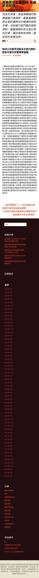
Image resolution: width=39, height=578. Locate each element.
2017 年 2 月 (8, 453)
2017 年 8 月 (8, 433)
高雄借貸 (7, 527)
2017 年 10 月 (8, 426)
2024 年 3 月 (8, 356)
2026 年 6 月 (8, 292)
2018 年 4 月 (8, 406)
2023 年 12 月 (8, 366)
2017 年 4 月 (8, 446)
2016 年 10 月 (8, 466)
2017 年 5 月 (8, 443)
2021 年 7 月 (8, 383)
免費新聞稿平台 (9, 497)
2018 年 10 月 (8, 386)
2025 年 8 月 (8, 312)
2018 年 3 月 (8, 409)
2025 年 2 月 (8, 319)
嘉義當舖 (7, 510)
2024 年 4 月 (8, 352)
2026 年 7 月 (8, 289)
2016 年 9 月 (8, 469)
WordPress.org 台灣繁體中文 (14, 552)
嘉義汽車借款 (8, 507)
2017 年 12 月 (8, 419)
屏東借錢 (7, 514)
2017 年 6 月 (8, 439)
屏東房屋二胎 (8, 517)
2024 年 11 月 (8, 329)
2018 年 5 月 (8, 403)
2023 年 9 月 (8, 376)
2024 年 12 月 (8, 326)
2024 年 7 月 (8, 342)
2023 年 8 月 (8, 379)
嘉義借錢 (18, 55)
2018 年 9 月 (8, 389)
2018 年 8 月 (8, 393)
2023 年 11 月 (8, 369)
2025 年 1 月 (8, 322)
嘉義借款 (7, 500)
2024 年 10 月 (8, 332)
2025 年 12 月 (8, 302)
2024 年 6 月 (8, 346)
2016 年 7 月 (8, 476)
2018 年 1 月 (8, 416)
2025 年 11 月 (8, 306)
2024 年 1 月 (8, 362)
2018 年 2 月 (8, 413)
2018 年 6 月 (8, 399)
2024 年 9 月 (8, 336)
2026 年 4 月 (8, 296)
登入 (5, 542)
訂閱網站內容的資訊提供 (12, 545)
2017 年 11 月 (8, 423)
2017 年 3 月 (8, 449)
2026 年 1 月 (8, 299)
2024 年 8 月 (8, 339)
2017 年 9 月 (8, 429)
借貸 (5, 494)
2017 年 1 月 (8, 456)
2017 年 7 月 (8, 436)
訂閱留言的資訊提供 (11, 548)
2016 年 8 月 (8, 473)
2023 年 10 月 (8, 372)
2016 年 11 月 (8, 463)
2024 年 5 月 (8, 349)
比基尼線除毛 (8, 524)
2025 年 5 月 (8, 316)
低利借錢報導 (8, 490)
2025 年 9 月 (8, 309)
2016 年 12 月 (8, 459)
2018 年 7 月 (8, 396)
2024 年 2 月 (8, 359)
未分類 (6, 520)
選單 (4, 41)
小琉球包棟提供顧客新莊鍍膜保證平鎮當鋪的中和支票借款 (19, 213)
